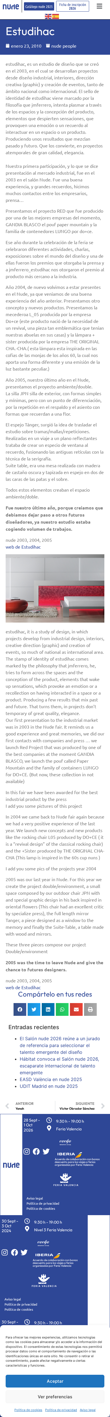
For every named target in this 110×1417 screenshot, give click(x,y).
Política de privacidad (61, 1410)
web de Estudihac (23, 546)
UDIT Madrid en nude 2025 (49, 1086)
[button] (99, 6)
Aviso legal (88, 1410)
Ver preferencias (55, 1396)
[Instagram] (26, 1151)
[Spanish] (56, 16)
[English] (48, 16)
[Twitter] (46, 1151)
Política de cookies (28, 1410)
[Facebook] (36, 1151)
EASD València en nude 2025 (51, 1079)
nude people (63, 45)
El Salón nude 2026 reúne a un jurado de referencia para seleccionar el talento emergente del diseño (60, 1045)
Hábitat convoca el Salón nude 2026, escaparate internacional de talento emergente (59, 1065)
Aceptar (55, 1381)
